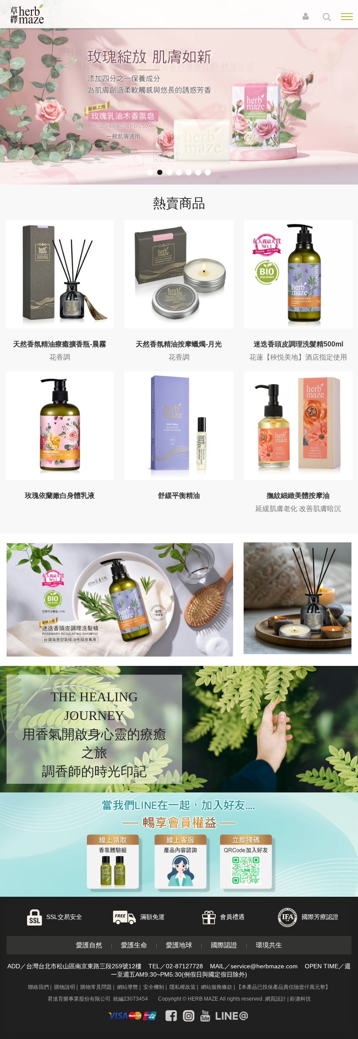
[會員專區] (308, 17)
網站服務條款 (216, 987)
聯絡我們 (38, 987)
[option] (179, 92)
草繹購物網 (40, 14)
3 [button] (169, 172)
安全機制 (153, 987)
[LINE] (232, 1016)
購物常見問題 (96, 987)
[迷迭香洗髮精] (119, 599)
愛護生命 (134, 945)
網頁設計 (275, 999)
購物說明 (64, 987)
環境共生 (269, 945)
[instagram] (188, 1016)
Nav (346, 16)
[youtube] (205, 1016)
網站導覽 (127, 987)
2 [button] (160, 172)
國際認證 (224, 945)
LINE (327, 1001)
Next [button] (343, 102)
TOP (345, 1025)
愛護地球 (179, 945)
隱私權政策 (182, 987)
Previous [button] (14, 102)
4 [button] (179, 172)
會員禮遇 (232, 917)
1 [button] (150, 172)
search (327, 17)
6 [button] (198, 172)
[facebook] (171, 1016)
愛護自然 (89, 945)
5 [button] (189, 172)
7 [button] (208, 172)
